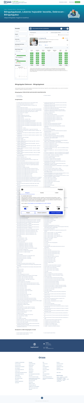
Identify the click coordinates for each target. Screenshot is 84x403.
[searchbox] (20, 45)
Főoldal (5, 9)
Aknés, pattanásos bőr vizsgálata (22, 112)
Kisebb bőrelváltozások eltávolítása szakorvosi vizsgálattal (54, 135)
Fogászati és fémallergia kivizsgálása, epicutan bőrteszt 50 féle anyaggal (29, 300)
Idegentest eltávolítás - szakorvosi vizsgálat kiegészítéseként (27, 319)
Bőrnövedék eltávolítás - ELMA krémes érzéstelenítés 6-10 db (27, 231)
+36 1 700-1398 (48, 343)
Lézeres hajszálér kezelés (48, 182)
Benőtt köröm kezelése (21, 160)
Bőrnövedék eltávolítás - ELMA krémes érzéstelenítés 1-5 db (27, 230)
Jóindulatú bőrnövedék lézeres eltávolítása (51, 108)
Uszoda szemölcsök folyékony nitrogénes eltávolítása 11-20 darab (55, 286)
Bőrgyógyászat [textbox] (33, 32)
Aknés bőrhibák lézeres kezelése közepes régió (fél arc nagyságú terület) (29, 110)
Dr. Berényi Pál (42, 38)
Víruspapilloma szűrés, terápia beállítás (50, 324)
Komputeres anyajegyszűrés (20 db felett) (51, 145)
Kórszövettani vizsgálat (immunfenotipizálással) (52, 159)
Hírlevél (44, 365)
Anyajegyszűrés (19, 126)
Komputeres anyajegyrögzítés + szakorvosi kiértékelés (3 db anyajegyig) (56, 142)
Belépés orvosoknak (32, 383)
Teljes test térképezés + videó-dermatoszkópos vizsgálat (53, 275)
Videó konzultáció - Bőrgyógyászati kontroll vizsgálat (53, 300)
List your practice (59, 365)
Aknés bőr (18, 106)
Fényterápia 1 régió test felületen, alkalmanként (25, 276)
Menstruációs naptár (32, 380)
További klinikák (17, 375)
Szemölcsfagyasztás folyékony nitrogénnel (51, 256)
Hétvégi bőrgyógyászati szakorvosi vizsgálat (24, 310)
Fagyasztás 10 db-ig (20, 269)
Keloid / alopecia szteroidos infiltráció (50, 114)
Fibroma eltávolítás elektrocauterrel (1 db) (24, 294)
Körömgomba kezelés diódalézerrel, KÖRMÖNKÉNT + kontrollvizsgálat (56, 165)
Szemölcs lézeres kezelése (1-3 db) (50, 257)
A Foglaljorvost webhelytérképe (19, 362)
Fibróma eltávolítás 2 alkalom (22, 286)
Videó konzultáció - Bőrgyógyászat (50, 299)
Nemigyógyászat (20, 96)
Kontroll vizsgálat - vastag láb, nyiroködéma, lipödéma (53, 154)
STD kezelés (46, 241)
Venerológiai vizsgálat (48, 290)
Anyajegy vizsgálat (20, 138)
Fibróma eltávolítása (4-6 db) (22, 291)
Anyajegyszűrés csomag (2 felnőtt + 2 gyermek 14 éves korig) (27, 129)
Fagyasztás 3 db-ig (20, 270)
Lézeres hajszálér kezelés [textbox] (56, 32)
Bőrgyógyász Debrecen (12, 9)
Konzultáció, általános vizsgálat (49, 157)
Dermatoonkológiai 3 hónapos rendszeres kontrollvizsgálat (27, 248)
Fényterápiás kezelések (21, 280)
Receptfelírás (46, 224)
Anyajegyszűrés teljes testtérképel (23, 137)
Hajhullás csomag (20, 305)
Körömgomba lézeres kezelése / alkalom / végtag (52, 168)
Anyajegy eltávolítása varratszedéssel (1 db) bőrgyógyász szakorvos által (29, 122)
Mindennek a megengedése (56, 212)
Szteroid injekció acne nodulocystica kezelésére (52, 266)
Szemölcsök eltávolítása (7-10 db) (49, 261)
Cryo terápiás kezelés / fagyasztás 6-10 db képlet (25, 246)
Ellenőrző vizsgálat (20, 259)
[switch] (36, 208)
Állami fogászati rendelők (18, 378)
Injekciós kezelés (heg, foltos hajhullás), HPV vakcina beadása (27, 320)
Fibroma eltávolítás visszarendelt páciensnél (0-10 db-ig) (26, 298)
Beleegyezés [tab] (27, 192)
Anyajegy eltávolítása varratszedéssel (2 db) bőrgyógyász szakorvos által (29, 124)
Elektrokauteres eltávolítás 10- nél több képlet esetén (26, 255)
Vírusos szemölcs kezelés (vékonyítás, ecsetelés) (52, 304)
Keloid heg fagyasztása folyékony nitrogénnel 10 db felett (54, 115)
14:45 (32, 63)
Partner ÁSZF (45, 368)
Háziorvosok (31, 368)
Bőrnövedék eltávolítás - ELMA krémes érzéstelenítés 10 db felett (28, 229)
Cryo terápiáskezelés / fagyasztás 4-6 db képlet (25, 245)
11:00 (43, 61)
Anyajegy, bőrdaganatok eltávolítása (23, 115)
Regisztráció (77, 2)
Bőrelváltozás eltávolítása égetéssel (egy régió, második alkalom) (28, 179)
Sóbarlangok (31, 372)
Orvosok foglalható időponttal (19, 369)
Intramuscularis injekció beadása (22, 322)
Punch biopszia (46, 216)
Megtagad (28, 212)
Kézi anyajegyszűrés (47, 128)
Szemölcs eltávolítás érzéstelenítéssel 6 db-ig (52, 253)
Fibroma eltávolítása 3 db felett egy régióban (24, 290)
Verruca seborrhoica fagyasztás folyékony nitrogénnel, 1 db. (54, 298)
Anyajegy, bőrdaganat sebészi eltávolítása (24, 116)
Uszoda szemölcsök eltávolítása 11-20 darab (51, 282)
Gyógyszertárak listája (32, 363)
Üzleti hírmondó (45, 363)
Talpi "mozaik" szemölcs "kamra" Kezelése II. (51, 270)
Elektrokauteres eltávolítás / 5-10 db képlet (24, 258)
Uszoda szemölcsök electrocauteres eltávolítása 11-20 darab (54, 280)
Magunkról (30, 389)
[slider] (16, 55)
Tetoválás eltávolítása (48, 276)
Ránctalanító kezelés (47, 222)
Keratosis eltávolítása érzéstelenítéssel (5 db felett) (52, 123)
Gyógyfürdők (31, 366)
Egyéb (18, 253)
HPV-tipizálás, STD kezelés (21, 318)
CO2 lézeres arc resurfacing (21, 240)
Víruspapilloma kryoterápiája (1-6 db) (50, 323)
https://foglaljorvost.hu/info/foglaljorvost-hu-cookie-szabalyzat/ (39, 203)
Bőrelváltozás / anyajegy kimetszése (23, 167)
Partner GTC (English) (46, 369)
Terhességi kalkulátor (46, 366)
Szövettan (46, 263)
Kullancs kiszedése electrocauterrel (50, 180)
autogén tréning (59, 380)
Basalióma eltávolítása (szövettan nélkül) (24, 158)
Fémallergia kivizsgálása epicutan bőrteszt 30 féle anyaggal (27, 275)
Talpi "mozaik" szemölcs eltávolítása (50, 267)
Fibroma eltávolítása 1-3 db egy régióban (24, 289)
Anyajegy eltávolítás (20, 117)
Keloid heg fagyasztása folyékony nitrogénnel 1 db (52, 117)
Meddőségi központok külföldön (19, 366)
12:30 (37, 55)
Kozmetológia (19, 95)
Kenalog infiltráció (47, 122)
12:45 (32, 53)
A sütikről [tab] (56, 192)
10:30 (43, 57)
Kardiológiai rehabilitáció (48, 113)
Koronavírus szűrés (18, 365)
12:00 (60, 53)
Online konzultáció (17, 363)
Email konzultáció (20, 260)
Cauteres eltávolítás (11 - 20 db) (22, 239)
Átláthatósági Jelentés (60, 369)
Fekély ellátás (19, 272)
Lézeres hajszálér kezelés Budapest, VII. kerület (25, 332)
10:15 (43, 55)
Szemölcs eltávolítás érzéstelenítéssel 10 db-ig (52, 251)
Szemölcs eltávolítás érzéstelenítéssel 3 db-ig (52, 252)
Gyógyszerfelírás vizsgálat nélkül (22, 303)
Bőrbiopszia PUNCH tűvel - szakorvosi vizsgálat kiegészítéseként (28, 164)
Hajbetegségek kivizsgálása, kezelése (23, 304)
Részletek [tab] (42, 192)
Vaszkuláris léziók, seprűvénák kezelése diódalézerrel (53, 287)
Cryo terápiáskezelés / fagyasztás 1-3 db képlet (25, 243)
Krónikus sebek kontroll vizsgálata (50, 177)
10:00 (43, 53)
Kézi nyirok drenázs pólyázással (49, 129)
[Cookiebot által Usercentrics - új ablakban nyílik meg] (58, 189)
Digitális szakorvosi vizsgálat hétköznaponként (25, 250)
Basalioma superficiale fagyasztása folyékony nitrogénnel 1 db (27, 159)
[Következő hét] (67, 47)
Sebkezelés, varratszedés (48, 238)
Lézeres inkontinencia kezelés (49, 185)
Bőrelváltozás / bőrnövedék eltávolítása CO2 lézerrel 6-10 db (27, 172)
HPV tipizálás (19, 317)
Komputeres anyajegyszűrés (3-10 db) (50, 146)
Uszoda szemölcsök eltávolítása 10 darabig (51, 281)
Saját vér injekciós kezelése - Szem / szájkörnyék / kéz (53, 236)
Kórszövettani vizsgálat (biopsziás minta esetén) (52, 158)
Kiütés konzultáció (47, 139)
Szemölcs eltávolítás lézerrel (49, 254)
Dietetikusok (17, 379)
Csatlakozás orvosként (63, 2)
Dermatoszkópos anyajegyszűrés (22, 249)
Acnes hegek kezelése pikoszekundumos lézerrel (25, 103)
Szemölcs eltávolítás (47, 249)
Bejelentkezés (71, 2)
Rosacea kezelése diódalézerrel (49, 228)
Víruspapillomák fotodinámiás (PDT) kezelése (52, 322)
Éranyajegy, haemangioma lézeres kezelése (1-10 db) (26, 263)
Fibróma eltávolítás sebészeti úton (23, 296)
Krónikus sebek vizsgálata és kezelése (50, 178)
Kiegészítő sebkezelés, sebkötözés (50, 134)
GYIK (43, 372)
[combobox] (21, 36)
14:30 (32, 61)
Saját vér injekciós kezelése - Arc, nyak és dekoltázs (52, 232)
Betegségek (30, 362)
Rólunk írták (44, 375)
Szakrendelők (17, 382)
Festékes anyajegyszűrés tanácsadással (23, 281)
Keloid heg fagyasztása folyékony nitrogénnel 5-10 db (53, 119)
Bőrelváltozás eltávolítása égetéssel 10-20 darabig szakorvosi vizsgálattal (29, 177)
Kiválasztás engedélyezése (42, 212)
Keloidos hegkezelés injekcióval (49, 120)
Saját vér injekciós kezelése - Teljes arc (50, 237)
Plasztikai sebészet (47, 95)
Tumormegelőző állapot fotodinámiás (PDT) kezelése (53, 277)
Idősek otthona (31, 369)
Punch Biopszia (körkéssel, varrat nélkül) (51, 217)
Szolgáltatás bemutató (60, 366)
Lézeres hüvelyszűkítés (48, 183)
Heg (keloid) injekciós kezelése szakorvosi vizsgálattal (26, 308)
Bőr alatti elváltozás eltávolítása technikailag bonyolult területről (28, 162)
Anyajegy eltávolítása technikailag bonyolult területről (26, 120)
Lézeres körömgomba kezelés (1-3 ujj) (50, 187)
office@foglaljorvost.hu (50, 348)
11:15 (43, 63)
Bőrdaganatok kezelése (21, 165)
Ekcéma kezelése (20, 254)
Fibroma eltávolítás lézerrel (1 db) (22, 295)
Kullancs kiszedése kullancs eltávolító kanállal (52, 181)
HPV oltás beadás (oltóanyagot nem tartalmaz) (25, 314)
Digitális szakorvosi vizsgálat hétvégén (23, 251)
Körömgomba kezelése (48, 166)
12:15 (37, 53)
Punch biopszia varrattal (48, 221)
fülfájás (64, 380)
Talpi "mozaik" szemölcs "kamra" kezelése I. (51, 268)
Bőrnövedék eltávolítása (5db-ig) (22, 218)
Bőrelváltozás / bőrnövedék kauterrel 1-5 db (24, 174)
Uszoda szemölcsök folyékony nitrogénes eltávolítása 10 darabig (55, 285)
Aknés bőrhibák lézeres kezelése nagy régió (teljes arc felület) (27, 111)
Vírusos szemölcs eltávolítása (49, 303)
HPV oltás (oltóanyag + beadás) (22, 315)
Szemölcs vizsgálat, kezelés (49, 262)
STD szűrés (46, 243)
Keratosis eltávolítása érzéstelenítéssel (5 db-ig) (52, 124)
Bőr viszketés (19, 236)
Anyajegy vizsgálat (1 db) (21, 139)
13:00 (37, 59)
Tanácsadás (46, 271)
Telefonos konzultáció (48, 272)
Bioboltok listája (31, 365)
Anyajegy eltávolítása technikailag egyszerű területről (26, 121)
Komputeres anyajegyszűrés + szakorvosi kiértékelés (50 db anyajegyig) (56, 153)
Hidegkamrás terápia (20, 313)
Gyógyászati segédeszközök (19, 381)
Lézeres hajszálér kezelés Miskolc (49, 332)
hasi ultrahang (59, 381)
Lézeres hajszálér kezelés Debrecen (23, 334)
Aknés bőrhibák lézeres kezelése (22, 107)
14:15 (31, 59)
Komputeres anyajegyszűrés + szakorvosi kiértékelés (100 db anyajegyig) (56, 152)
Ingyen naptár (59, 372)
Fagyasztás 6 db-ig (20, 271)
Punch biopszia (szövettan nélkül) (50, 220)
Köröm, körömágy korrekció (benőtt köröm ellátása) (53, 169)
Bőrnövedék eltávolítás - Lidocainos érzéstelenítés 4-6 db (26, 234)
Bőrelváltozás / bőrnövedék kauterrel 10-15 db (24, 173)
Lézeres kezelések (47, 186)
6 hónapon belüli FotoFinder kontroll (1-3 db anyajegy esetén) (27, 102)
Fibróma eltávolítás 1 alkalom (22, 285)
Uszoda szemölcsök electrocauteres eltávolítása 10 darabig (54, 278)
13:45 (32, 57)
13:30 (32, 55)
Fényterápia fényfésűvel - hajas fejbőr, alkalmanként (26, 279)
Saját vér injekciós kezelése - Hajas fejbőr (51, 233)
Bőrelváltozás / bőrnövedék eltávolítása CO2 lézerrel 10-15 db (27, 168)
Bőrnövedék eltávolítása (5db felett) (23, 217)
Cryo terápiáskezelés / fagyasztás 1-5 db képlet (25, 244)
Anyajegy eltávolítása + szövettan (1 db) (23, 119)
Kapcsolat (58, 362)
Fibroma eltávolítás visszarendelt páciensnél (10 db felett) (26, 299)
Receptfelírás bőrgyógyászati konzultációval (51, 225)
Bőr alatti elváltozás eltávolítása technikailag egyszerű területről (28, 163)
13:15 (37, 61)
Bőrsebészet (19, 235)
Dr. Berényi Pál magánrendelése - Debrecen (45, 41)
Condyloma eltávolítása (21, 241)
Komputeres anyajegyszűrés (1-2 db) (50, 143)
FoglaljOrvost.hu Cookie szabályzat (34, 386)
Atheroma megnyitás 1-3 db (21, 157)
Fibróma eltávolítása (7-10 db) (22, 293)
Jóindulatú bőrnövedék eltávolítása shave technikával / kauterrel (55, 107)
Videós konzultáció (47, 302)
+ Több (32, 65)
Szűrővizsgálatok (17, 368)
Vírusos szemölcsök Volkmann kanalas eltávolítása (52, 319)
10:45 (43, 59)
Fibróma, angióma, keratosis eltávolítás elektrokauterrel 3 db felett (28, 284)
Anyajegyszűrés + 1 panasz (21, 127)
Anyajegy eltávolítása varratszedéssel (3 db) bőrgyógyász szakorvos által (29, 125)
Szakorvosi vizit (47, 248)
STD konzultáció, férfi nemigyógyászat (50, 242)
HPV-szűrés (30, 375)
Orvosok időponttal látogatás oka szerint (21, 372)
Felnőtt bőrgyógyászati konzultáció (23, 274)
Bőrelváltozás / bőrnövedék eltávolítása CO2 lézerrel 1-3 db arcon (28, 169)
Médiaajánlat (58, 368)
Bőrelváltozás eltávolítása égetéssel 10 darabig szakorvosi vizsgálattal (29, 178)
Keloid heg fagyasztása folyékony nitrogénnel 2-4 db (53, 118)
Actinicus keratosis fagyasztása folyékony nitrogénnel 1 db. (27, 105)
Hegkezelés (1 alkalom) (21, 309)
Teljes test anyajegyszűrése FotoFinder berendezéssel (53, 273)
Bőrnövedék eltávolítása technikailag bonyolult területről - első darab (28, 219)
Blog (43, 362)
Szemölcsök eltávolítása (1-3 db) (49, 258)
